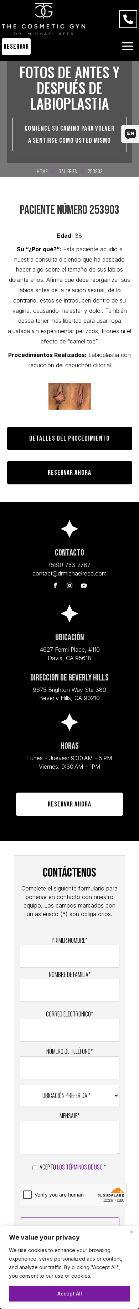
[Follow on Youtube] (83, 585)
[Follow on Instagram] (69, 585)
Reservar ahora (69, 472)
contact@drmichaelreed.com (69, 573)
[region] (69, 1267)
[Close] (131, 1231)
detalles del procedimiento (69, 438)
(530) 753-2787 (70, 564)
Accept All (69, 1293)
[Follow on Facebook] (55, 585)
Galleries (67, 171)
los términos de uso (80, 1167)
